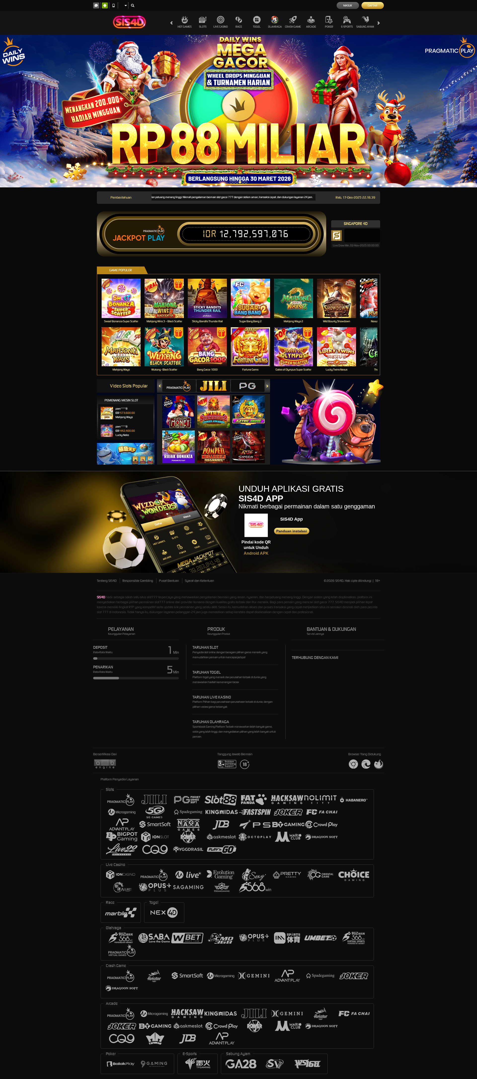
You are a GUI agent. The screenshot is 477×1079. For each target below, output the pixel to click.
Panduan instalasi (291, 531)
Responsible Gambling (137, 581)
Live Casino (220, 26)
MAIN (124, 298)
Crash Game (293, 26)
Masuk (347, 5)
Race (239, 26)
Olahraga (275, 26)
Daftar (372, 5)
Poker (329, 26)
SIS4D (101, 597)
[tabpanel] (238, 111)
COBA (181, 407)
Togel (257, 26)
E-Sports (347, 26)
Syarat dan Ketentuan (199, 581)
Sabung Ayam (365, 26)
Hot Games (185, 26)
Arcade (311, 26)
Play (156, 238)
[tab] (179, 386)
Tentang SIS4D (107, 581)
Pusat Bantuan (169, 581)
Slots (202, 26)
